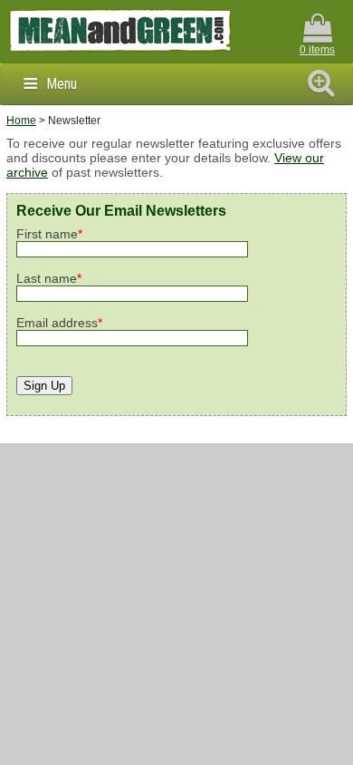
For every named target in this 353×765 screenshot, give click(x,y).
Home (21, 120)
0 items (317, 50)
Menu (61, 83)
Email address (59, 322)
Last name (48, 278)
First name (49, 234)
